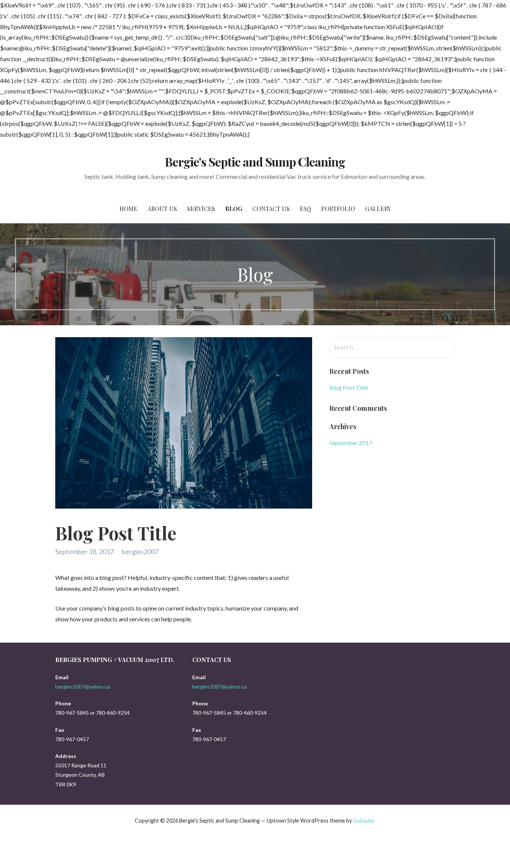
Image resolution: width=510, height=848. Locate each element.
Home (128, 208)
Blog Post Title (348, 387)
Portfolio (338, 208)
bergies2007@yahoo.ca (82, 686)
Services (201, 208)
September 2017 (350, 442)
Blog (233, 208)
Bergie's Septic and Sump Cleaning (255, 161)
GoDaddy (364, 820)
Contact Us (271, 208)
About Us (162, 208)
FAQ (305, 208)
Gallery (378, 208)
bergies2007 (140, 551)
